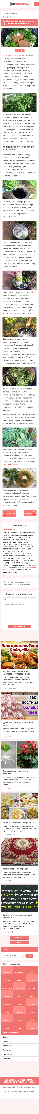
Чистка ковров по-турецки (15, 869)
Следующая (28, 513)
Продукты (7, 1054)
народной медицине (13, 464)
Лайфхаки (7, 1046)
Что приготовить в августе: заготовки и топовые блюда (16, 672)
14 (35, 881)
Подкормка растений (11, 55)
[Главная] (19, 4)
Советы (19, 50)
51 (35, 932)
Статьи (13, 13)
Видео (5, 1037)
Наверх (19, 942)
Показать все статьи (21, 937)
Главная (5, 13)
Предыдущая (11, 513)
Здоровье (7, 1041)
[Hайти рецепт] (36, 4)
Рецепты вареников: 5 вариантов (18, 822)
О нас (7, 1091)
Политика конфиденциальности (23, 1091)
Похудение (7, 1050)
